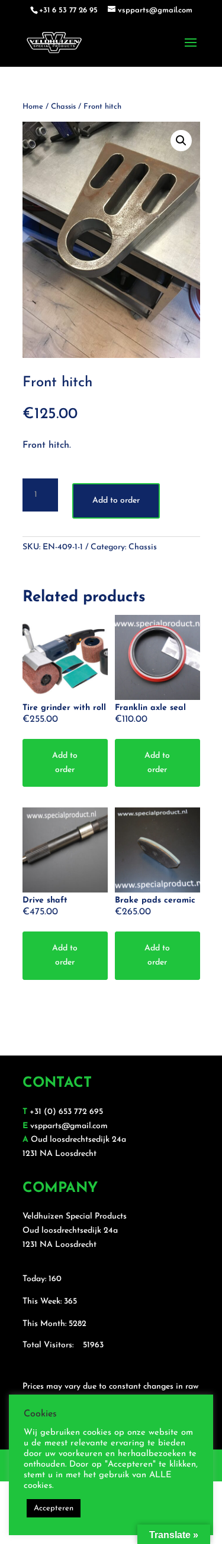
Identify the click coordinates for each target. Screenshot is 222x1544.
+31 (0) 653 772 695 (66, 1111)
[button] (181, 140)
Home (32, 106)
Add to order (116, 500)
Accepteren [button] (53, 1508)
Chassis (63, 106)
